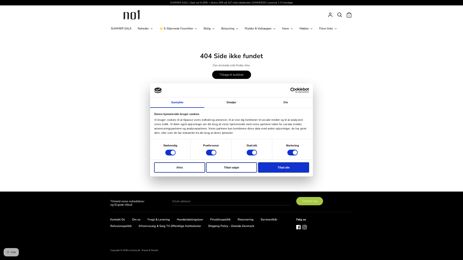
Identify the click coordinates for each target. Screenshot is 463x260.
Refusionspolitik (121, 226)
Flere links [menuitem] (326, 29)
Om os (136, 220)
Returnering (246, 220)
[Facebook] (298, 227)
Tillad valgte (231, 167)
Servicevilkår (269, 220)
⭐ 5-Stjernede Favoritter (176, 29)
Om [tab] (285, 102)
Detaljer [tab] (232, 102)
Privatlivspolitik (220, 220)
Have (286, 29)
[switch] (211, 152)
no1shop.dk (134, 250)
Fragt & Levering (159, 220)
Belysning (228, 29)
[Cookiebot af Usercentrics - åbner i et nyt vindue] (293, 90)
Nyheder (144, 29)
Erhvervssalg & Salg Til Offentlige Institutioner (170, 226)
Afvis (179, 167)
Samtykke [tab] (177, 102)
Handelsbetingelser (190, 220)
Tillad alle (284, 167)
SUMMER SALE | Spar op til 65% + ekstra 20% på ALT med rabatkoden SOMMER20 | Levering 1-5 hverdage (231, 2)
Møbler (305, 29)
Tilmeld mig (309, 201)
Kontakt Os (117, 220)
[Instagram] (304, 227)
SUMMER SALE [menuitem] (121, 29)
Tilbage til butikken (231, 75)
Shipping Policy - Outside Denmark (231, 226)
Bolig (207, 29)
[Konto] (330, 13)
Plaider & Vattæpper (258, 29)
